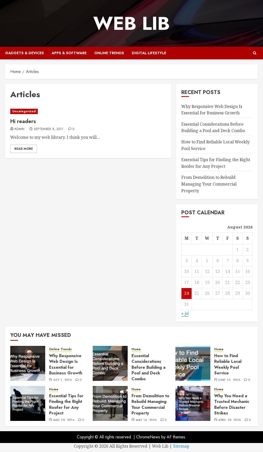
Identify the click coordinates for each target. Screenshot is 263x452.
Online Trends (109, 53)
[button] (254, 53)
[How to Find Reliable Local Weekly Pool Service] (192, 363)
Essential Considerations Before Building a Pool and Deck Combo (213, 127)
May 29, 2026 (63, 420)
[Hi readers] (88, 111)
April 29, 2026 (229, 420)
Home (136, 349)
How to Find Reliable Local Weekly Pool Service (227, 364)
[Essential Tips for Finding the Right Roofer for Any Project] (27, 403)
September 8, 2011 (48, 129)
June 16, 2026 (229, 380)
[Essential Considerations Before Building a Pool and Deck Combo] (110, 363)
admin (19, 129)
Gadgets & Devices (24, 53)
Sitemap (181, 446)
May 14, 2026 (146, 420)
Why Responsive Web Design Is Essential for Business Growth (65, 364)
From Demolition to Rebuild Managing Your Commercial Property (209, 183)
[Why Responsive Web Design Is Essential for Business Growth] (27, 363)
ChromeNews (148, 437)
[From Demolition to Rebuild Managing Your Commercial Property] (110, 403)
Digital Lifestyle (149, 53)
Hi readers (23, 121)
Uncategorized (24, 111)
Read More (23, 148)
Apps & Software (69, 53)
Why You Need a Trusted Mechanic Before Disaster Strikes (231, 404)
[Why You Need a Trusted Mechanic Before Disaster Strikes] (192, 403)
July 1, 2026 (62, 380)
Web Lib (131, 23)
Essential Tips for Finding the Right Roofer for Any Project (66, 404)
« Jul (185, 313)
